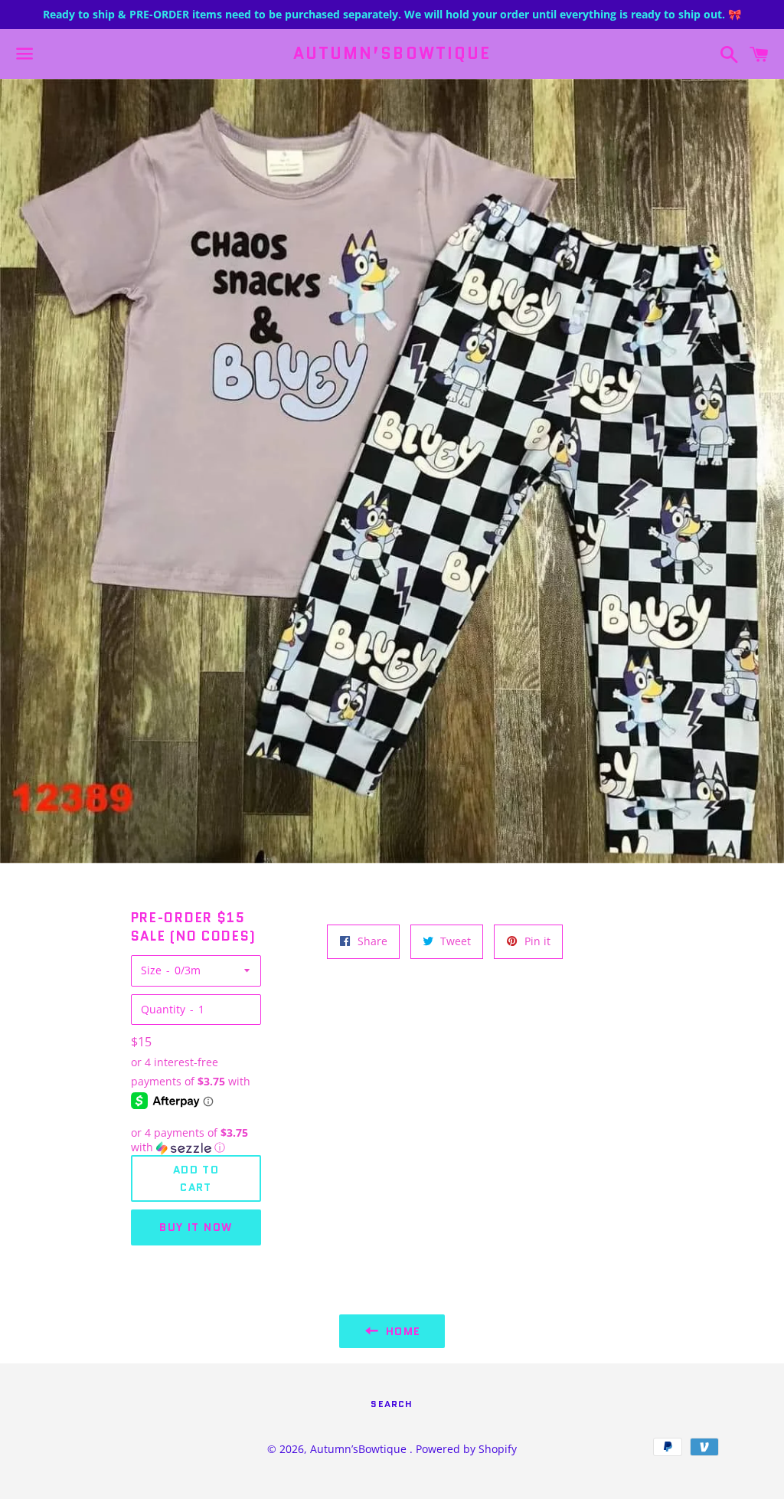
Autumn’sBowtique (392, 54)
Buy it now (195, 1227)
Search (392, 1403)
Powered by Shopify (466, 1449)
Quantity (163, 1009)
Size (151, 970)
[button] (196, 1140)
